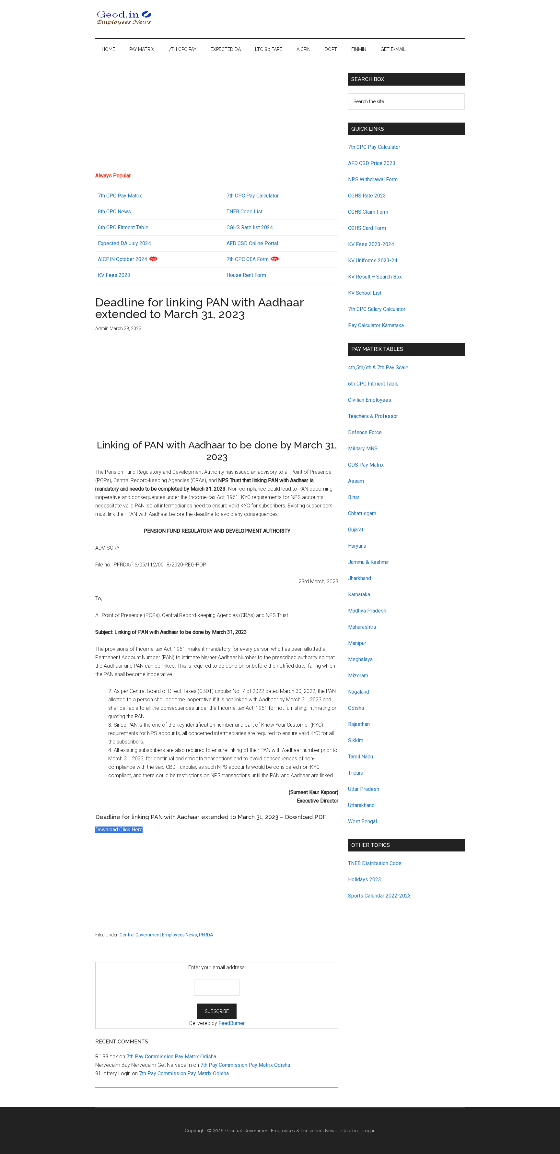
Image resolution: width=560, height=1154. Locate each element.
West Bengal (362, 821)
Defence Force (365, 432)
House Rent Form (246, 275)
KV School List (364, 293)
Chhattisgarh (362, 513)
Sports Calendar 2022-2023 (379, 896)
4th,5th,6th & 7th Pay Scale (378, 367)
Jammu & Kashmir (368, 562)
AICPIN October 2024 (122, 259)
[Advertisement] (216, 118)
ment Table (135, 227)
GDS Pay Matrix (366, 465)
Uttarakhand (361, 805)
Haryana (357, 546)
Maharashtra (362, 627)
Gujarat (355, 530)
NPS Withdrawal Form (373, 179)
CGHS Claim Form (368, 212)
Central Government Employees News (158, 934)
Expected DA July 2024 (124, 243)
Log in (369, 1130)
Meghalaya (360, 659)
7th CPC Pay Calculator (253, 196)
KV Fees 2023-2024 (371, 244)
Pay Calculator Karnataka (376, 325)
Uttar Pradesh (363, 789)
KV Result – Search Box (375, 277)
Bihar (353, 497)
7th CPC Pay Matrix (120, 196)
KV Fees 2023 (114, 275)
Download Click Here (119, 830)
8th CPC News (114, 211)
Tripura (355, 773)
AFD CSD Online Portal (252, 243)
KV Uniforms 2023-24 (372, 260)
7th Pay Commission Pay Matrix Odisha (171, 1056)
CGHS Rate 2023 (367, 196)
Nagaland (358, 692)
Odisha (356, 708)
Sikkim (355, 740)
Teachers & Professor (373, 416)
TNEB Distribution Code (375, 863)
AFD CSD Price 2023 (371, 163)
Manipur (357, 643)
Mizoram (358, 675)
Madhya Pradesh (367, 611)
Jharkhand (359, 578)
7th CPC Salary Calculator (376, 309)
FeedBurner (231, 1023)
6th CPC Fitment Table (373, 384)
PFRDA (206, 934)
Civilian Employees (369, 400)
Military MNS (363, 449)
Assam (356, 481)
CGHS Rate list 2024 (250, 227)
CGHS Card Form (367, 228)
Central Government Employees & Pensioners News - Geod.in (292, 1130)
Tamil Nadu (360, 757)
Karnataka (359, 594)
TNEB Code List (244, 211)
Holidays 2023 (365, 879)
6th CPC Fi (110, 227)
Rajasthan (359, 724)
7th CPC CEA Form (248, 259)
